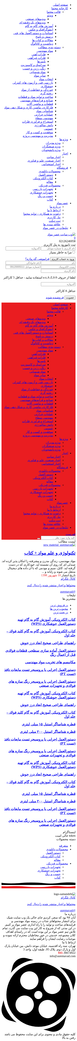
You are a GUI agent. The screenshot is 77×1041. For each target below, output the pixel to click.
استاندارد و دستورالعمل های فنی (33, 33)
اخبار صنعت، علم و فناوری (44, 160)
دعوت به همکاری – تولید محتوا (42, 213)
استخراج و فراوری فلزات (37, 121)
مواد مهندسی (45, 50)
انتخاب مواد (46, 79)
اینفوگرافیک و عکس (40, 29)
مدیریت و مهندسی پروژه (38, 135)
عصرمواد (62, 203)
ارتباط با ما (54, 210)
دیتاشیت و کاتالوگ (42, 43)
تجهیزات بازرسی (43, 189)
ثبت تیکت (55, 220)
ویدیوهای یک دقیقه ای (32, 22)
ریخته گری (46, 93)
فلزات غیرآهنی (36, 57)
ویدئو (50, 15)
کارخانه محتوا (59, 8)
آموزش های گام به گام (39, 26)
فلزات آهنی (39, 54)
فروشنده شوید (55, 297)
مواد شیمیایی (38, 72)
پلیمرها (41, 61)
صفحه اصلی (60, 4)
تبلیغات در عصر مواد (55, 227)
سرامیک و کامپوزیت (33, 65)
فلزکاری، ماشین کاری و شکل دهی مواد (28, 107)
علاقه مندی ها (52, 224)
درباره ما (55, 206)
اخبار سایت (54, 157)
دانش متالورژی (43, 125)
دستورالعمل (45, 174)
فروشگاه (62, 167)
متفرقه (63, 845)
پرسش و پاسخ (44, 36)
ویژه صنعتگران (51, 146)
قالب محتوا (54, 11)
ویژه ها (63, 139)
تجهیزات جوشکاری (41, 192)
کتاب (50, 199)
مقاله (49, 181)
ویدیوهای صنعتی (36, 19)
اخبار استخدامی (51, 164)
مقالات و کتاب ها (42, 40)
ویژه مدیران (53, 142)
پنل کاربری (54, 217)
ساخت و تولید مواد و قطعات (35, 96)
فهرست (71, 534)
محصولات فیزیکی (50, 185)
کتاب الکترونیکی (43, 178)
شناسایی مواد (44, 111)
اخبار (65, 153)
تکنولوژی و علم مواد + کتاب (50, 553)
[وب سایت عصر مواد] (61, 234)
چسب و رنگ (45, 196)
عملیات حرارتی (43, 114)
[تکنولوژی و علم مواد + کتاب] (59, 544)
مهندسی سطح (44, 118)
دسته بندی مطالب (49, 47)
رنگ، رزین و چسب (34, 68)
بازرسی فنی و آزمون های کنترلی (33, 82)
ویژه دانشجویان (51, 150)
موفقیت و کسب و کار (39, 132)
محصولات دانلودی (50, 171)
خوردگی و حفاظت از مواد (37, 89)
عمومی (48, 128)
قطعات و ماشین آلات (40, 104)
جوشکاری (47, 86)
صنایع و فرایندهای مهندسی (36, 100)
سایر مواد (40, 75)
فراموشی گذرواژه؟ (37, 258)
